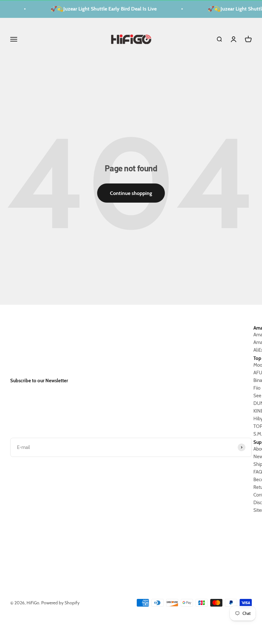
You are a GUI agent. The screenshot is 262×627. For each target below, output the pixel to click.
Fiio (256, 388)
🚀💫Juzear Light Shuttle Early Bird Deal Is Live (102, 9)
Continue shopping (131, 193)
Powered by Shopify (60, 603)
